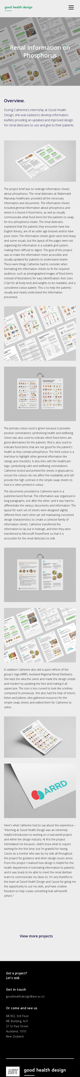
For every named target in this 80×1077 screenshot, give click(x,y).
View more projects (36, 936)
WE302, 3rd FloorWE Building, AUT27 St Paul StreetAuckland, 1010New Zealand (17, 1026)
